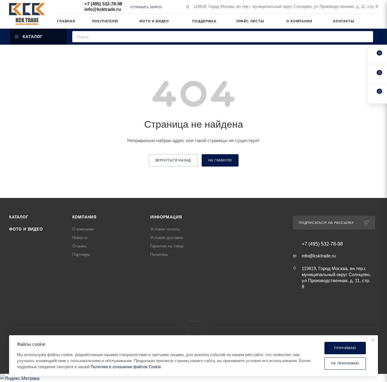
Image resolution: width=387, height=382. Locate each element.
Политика (158, 254)
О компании (83, 229)
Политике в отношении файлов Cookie (126, 366)
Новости (79, 237)
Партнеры (81, 254)
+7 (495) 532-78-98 (103, 3)
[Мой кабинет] (375, 22)
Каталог (18, 217)
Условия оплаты (165, 229)
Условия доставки (166, 237)
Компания (84, 217)
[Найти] (366, 36)
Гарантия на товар (167, 246)
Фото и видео (26, 229)
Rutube (193, 327)
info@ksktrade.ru (102, 9)
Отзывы (79, 246)
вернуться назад (173, 160)
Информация (166, 217)
